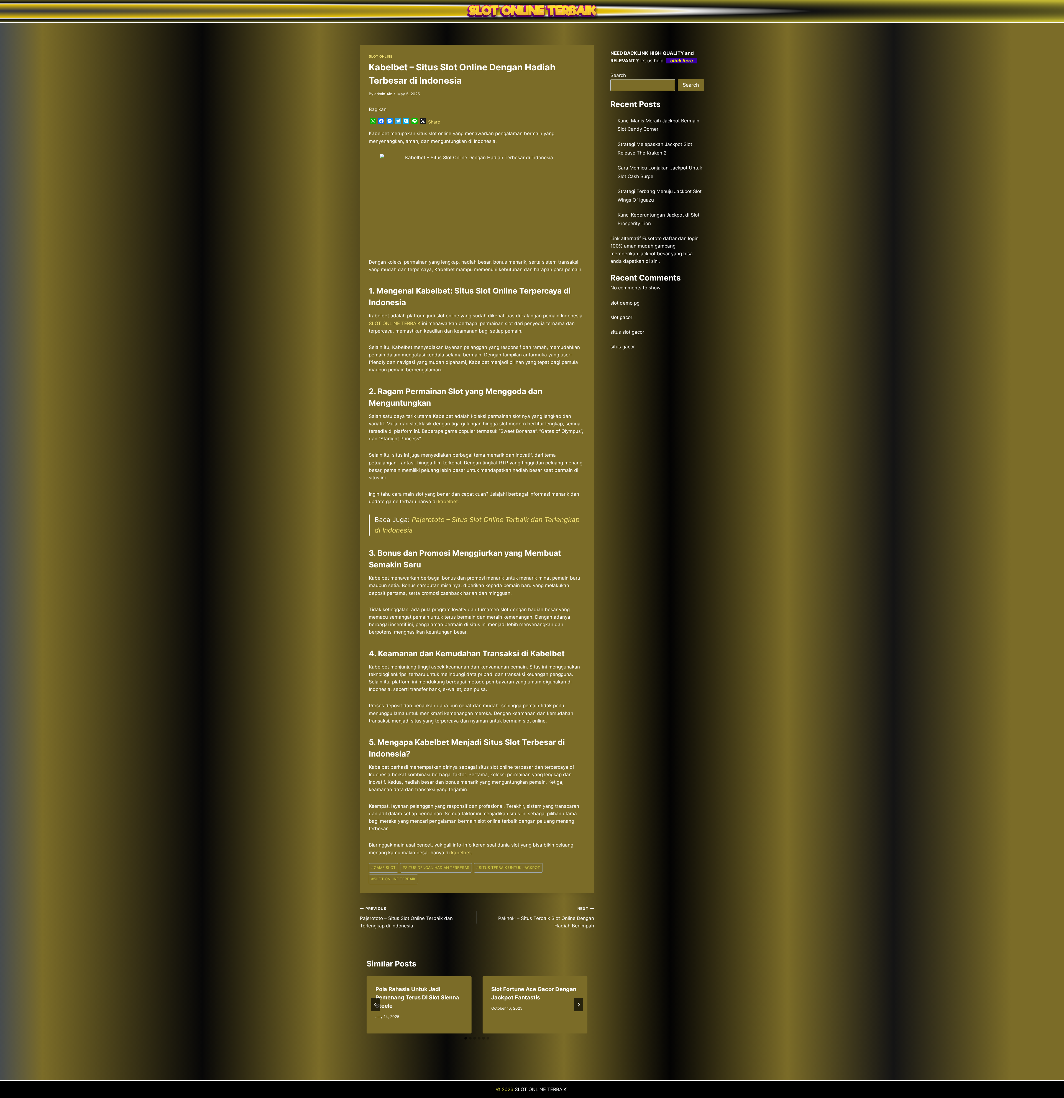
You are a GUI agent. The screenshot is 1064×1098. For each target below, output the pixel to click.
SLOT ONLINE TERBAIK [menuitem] (395, 323)
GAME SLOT (383, 867)
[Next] (578, 1004)
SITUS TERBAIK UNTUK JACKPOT (508, 867)
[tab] (465, 1038)
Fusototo (652, 238)
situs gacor (622, 346)
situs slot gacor (627, 332)
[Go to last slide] (375, 1004)
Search (618, 75)
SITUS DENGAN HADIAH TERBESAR (436, 867)
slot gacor (621, 317)
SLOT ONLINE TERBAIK (393, 879)
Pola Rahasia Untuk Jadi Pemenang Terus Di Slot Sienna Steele (417, 997)
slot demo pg (625, 303)
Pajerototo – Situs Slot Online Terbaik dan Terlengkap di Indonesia (406, 917)
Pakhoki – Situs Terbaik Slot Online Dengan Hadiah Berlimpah (546, 917)
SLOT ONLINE (381, 56)
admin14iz (383, 94)
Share (434, 122)
